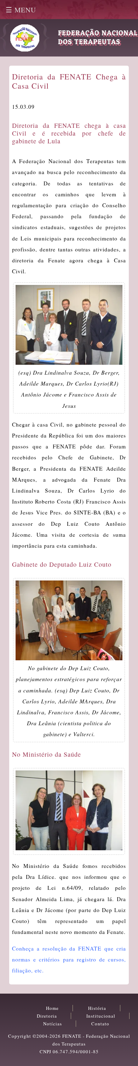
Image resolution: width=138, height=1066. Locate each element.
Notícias (52, 1023)
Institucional (100, 1016)
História (97, 1008)
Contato (100, 1023)
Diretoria (47, 1016)
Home (52, 1008)
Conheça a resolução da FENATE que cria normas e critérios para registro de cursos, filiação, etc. (69, 959)
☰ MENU (21, 9)
